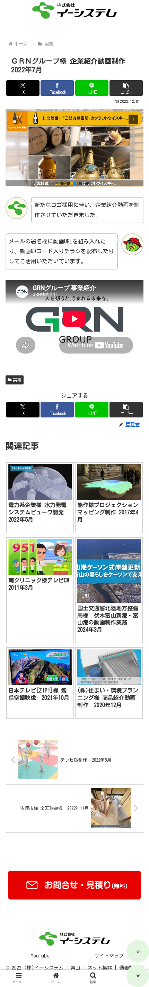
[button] (126, 88)
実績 (17, 380)
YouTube (40, 955)
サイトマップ (109, 955)
